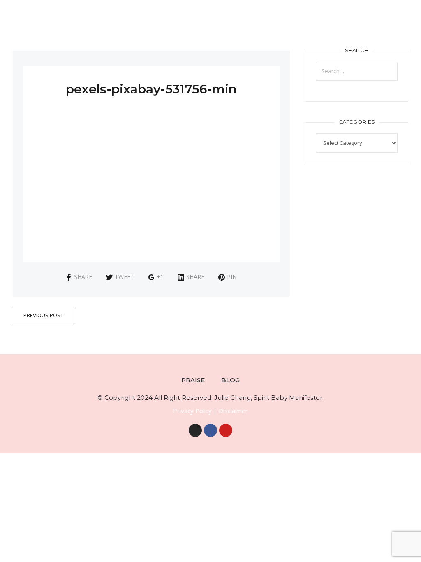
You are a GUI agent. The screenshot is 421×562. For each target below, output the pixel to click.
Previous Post (43, 315)
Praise (193, 380)
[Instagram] (195, 430)
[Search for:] (357, 71)
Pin (232, 277)
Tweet (124, 277)
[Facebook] (210, 430)
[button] (415, 23)
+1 (160, 277)
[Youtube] (225, 430)
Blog (230, 380)
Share (83, 277)
